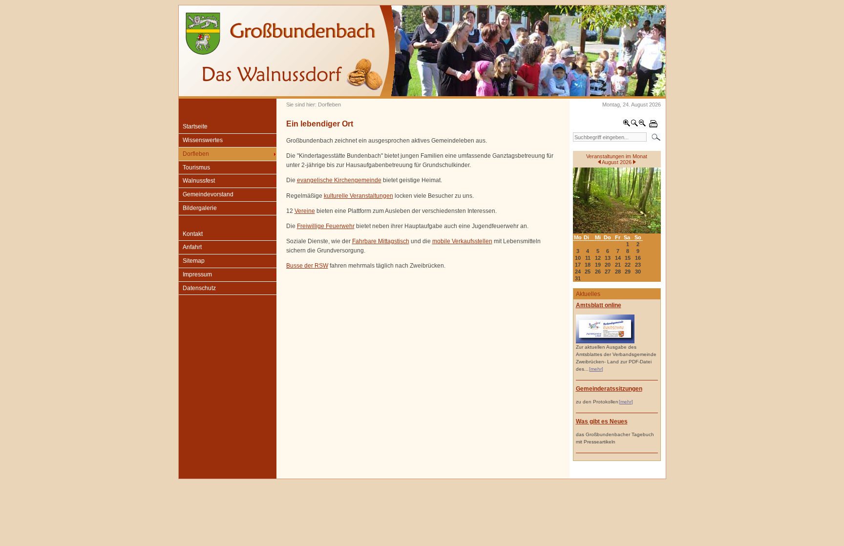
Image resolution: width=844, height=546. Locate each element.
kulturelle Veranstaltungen (358, 195)
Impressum (197, 274)
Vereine (305, 211)
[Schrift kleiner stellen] (642, 125)
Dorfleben (196, 153)
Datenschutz (199, 288)
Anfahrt (192, 247)
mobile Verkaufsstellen (462, 241)
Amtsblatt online (598, 305)
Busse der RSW (307, 265)
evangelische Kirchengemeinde (339, 180)
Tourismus (196, 167)
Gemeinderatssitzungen (609, 388)
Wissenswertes (203, 140)
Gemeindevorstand (208, 194)
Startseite (195, 126)
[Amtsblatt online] (605, 341)
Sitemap (194, 260)
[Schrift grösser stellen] (627, 125)
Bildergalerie (200, 208)
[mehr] (596, 369)
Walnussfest (199, 180)
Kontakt (193, 234)
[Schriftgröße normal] (634, 125)
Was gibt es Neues (602, 421)
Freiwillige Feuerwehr (326, 226)
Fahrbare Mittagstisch (380, 241)
